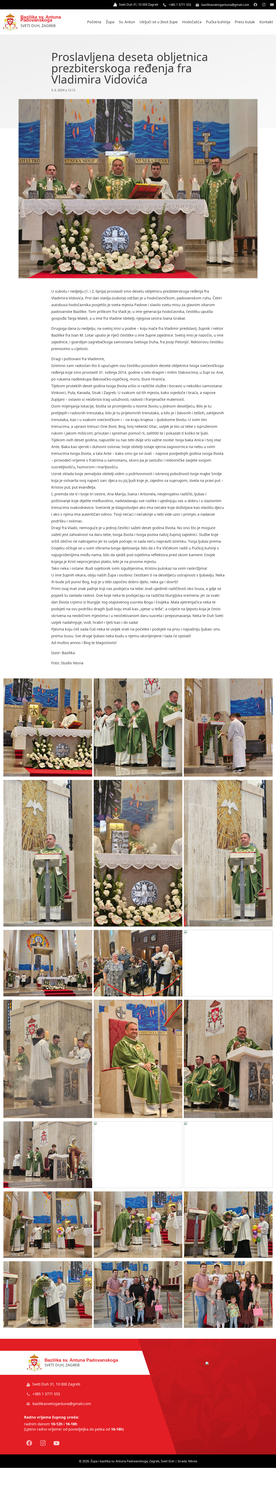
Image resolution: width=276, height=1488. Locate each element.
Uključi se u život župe (159, 21)
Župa (110, 21)
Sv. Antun (127, 21)
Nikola (192, 1461)
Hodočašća (191, 21)
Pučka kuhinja (218, 21)
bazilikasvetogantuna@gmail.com (225, 5)
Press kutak (245, 21)
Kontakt (266, 21)
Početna (94, 21)
